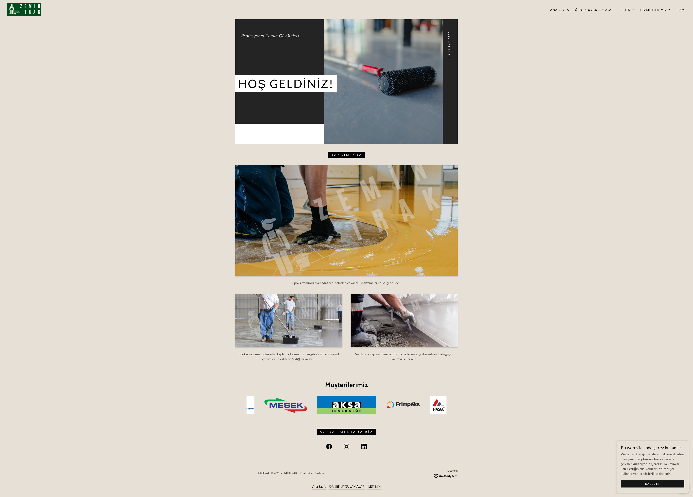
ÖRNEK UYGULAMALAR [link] (594, 9)
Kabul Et (652, 483)
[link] (24, 9)
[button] (655, 10)
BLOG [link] (681, 9)
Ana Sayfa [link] (559, 9)
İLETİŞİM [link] (627, 9)
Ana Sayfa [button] (319, 486)
